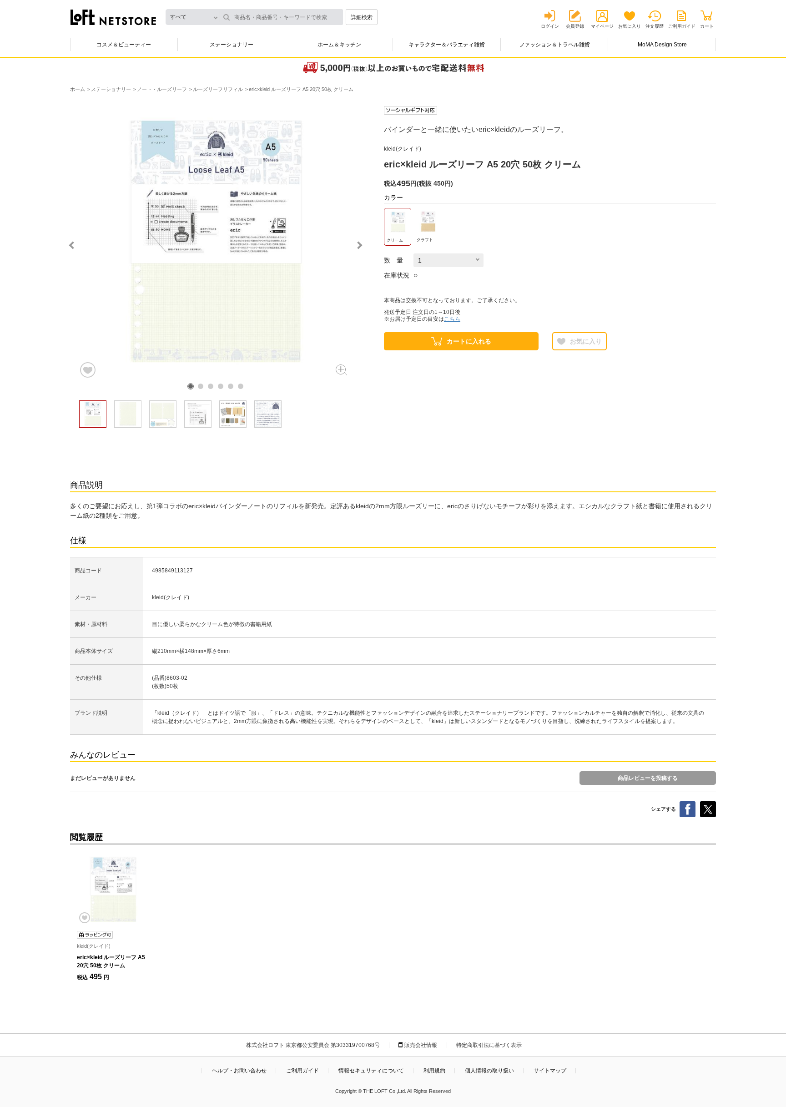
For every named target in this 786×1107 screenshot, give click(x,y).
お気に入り (629, 26)
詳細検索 (362, 17)
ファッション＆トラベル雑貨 (554, 44)
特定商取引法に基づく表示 (489, 1045)
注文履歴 (654, 26)
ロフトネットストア (113, 17)
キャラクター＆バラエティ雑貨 (446, 44)
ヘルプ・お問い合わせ (239, 1070)
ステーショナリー (231, 44)
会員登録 (575, 26)
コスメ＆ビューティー (123, 44)
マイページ (602, 26)
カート (707, 26)
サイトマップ (550, 1070)
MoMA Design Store (662, 44)
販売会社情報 (420, 1045)
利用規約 (434, 1070)
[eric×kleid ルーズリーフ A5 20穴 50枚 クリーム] (113, 890)
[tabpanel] (215, 242)
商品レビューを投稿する (648, 778)
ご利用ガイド (681, 26)
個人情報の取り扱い (489, 1070)
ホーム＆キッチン (339, 44)
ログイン (550, 26)
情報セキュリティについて (371, 1070)
